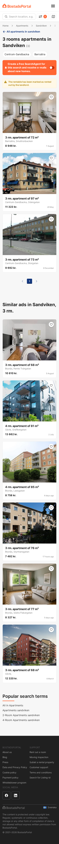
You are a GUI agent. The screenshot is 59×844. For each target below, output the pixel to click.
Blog (5, 757)
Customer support (39, 767)
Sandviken (41, 25)
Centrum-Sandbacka (17, 54)
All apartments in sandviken (23, 31)
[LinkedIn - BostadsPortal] (16, 795)
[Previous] (22, 281)
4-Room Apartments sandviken (21, 720)
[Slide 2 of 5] (28, 130)
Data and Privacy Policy (15, 767)
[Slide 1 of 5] (26, 130)
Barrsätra (39, 54)
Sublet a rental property (42, 762)
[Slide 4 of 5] (31, 130)
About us (7, 752)
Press (5, 762)
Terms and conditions (41, 772)
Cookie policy (9, 772)
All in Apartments (13, 705)
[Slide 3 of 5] (30, 130)
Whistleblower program (14, 782)
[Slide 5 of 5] (33, 130)
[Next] (36, 281)
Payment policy (10, 777)
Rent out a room (38, 752)
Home (5, 25)
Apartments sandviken (16, 710)
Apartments (22, 25)
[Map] (53, 16)
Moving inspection (39, 757)
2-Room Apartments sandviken (21, 715)
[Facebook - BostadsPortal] (6, 795)
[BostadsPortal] (17, 5)
